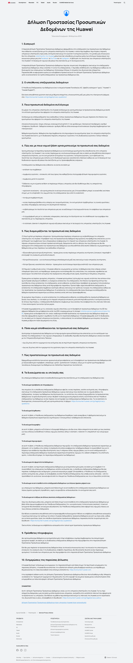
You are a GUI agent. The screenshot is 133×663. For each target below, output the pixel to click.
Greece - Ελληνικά (112, 657)
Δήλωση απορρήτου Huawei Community (63, 657)
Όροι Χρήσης (26, 657)
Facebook (44, 58)
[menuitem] (32, 622)
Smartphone (19, 622)
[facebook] (17, 650)
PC (17, 627)
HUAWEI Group (89, 633)
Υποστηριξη (32, 613)
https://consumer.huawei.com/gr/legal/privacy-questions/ (46, 97)
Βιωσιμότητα (88, 624)
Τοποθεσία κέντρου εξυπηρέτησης (60, 622)
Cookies (48, 657)
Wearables (19, 624)
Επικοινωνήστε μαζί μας (91, 639)
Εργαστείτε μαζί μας (90, 636)
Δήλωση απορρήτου (38, 657)
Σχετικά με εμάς (89, 622)
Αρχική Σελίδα (20, 613)
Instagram (65, 58)
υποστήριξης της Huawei (45, 56)
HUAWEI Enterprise (90, 627)
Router (18, 636)
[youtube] (21, 650)
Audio (17, 633)
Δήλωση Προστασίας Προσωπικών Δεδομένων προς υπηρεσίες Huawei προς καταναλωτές (54, 602)
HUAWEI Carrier (89, 630)
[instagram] (25, 650)
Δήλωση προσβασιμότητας (58, 632)
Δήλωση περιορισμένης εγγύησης (60, 629)
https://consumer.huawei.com (80, 570)
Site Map (18, 657)
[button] (124, 2)
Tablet (18, 630)
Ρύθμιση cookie (80, 657)
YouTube (54, 58)
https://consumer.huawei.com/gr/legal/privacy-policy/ (82, 598)
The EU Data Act (55, 635)
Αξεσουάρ (19, 639)
